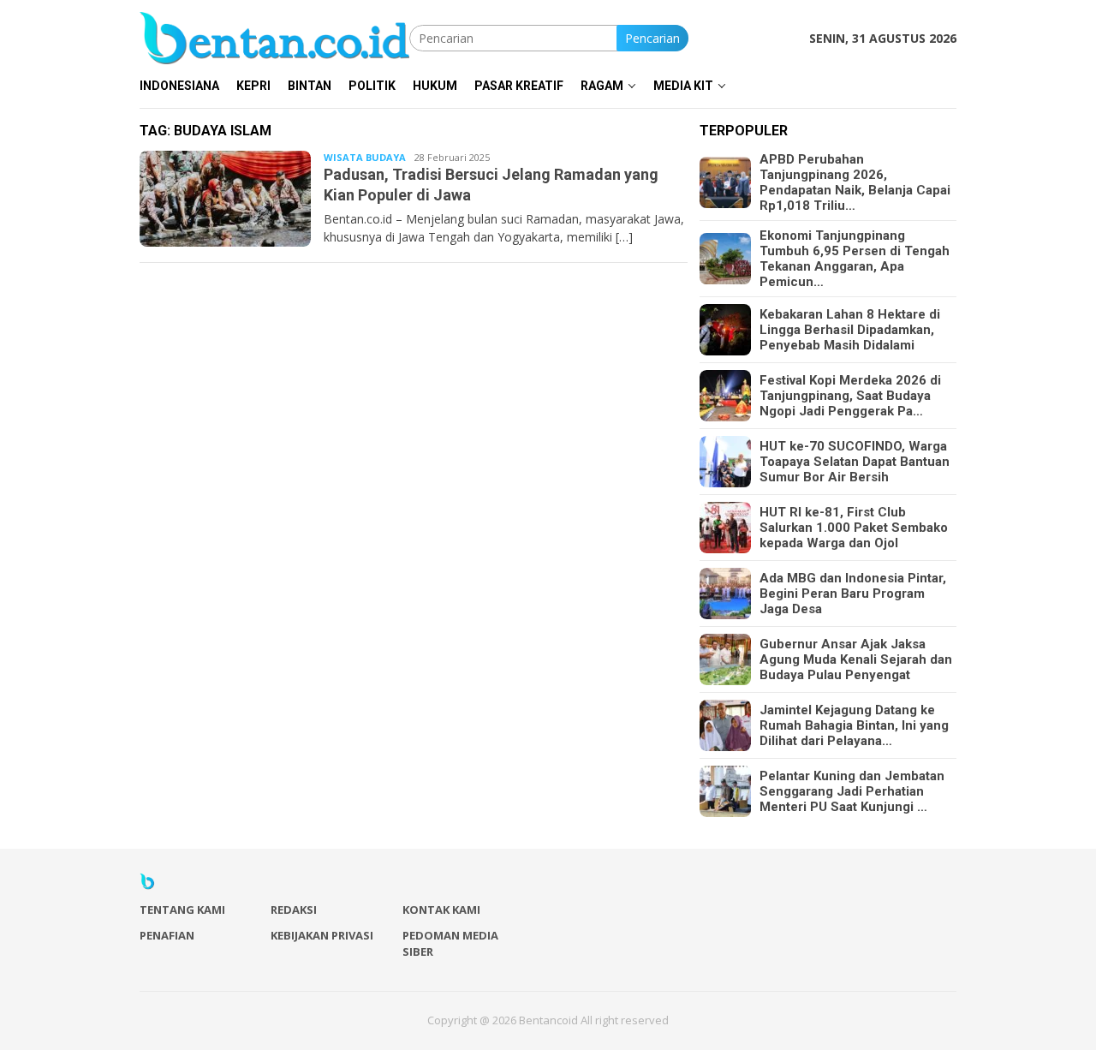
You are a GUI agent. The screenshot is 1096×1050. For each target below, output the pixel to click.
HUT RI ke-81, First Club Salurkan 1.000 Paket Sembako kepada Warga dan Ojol (853, 527)
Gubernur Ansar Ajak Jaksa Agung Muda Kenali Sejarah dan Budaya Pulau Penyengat (855, 659)
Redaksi (294, 909)
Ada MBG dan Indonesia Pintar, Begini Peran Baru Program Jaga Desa (852, 593)
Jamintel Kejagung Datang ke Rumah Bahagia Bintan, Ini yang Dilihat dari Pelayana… (854, 725)
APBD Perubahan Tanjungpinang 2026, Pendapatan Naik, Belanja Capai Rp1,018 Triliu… (854, 182)
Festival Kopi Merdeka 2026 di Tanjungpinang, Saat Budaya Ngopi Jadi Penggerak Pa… (850, 396)
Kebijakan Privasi (322, 935)
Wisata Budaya (365, 157)
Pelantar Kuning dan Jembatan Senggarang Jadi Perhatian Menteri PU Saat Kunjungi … (851, 791)
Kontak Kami (441, 909)
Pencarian (652, 38)
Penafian (167, 935)
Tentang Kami (182, 909)
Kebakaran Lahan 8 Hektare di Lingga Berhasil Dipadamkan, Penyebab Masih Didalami (849, 330)
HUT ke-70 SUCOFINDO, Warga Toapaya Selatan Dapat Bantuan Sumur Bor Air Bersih (854, 461)
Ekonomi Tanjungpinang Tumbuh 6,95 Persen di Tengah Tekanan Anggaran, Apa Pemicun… (854, 258)
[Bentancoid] (274, 36)
